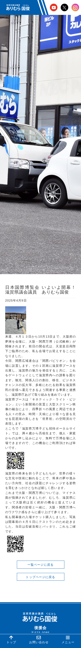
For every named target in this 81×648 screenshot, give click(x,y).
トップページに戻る (40, 577)
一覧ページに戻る (40, 564)
